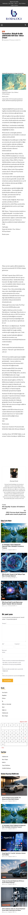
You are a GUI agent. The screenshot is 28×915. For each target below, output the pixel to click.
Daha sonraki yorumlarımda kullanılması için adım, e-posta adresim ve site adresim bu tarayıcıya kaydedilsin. (13, 662)
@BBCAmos (21, 436)
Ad (3, 644)
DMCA (16, 3)
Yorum (4, 623)
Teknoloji (4, 849)
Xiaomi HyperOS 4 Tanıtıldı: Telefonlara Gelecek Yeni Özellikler (13, 854)
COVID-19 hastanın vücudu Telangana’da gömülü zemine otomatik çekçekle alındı (16, 512)
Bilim (3, 31)
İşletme (4, 794)
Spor (3, 707)
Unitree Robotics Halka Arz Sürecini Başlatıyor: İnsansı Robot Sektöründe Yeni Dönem (13, 909)
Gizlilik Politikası (14, 5)
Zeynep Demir (6, 40)
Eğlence (4, 710)
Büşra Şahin (5, 549)
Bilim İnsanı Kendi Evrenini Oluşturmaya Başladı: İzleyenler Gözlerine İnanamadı (12, 603)
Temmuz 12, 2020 (14, 40)
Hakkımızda (5, 3)
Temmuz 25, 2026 (12, 577)
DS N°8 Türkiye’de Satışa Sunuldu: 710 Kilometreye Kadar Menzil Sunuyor (11, 798)
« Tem (2, 747)
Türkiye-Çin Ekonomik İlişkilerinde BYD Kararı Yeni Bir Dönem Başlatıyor (13, 881)
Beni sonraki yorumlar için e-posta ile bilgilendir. (12, 670)
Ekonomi (4, 877)
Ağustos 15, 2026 (12, 549)
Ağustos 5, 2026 (11, 884)
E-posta (17, 644)
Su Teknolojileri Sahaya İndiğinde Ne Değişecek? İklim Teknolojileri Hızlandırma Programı (13, 546)
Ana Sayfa (4, 692)
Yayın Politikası (22, 3)
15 (21, 734)
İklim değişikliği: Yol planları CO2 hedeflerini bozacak (13, 506)
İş (2, 701)
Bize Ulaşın (11, 3)
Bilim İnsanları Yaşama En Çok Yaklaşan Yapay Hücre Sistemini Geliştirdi (13, 575)
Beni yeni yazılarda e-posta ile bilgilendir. (13, 675)
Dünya (3, 698)
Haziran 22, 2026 (12, 605)
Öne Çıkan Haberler (6, 905)
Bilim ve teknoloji (6, 704)
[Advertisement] (14, 58)
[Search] (25, 25)
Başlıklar (4, 695)
